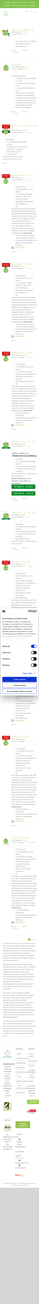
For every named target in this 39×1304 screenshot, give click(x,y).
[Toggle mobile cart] (27, 11)
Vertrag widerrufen (22, 1125)
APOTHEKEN (19, 1068)
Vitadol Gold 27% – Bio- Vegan (21, 737)
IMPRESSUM (19, 1093)
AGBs (19, 1077)
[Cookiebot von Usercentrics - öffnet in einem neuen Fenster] (28, 611)
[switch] (34, 652)
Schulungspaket (16, 64)
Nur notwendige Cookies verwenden (19, 691)
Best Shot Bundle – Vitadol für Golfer (23, 30)
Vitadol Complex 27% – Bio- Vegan (22, 353)
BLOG (19, 1054)
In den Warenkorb (15, 51)
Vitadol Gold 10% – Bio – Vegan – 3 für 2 (24, 441)
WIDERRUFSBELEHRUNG (19, 1081)
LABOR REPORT (19, 248)
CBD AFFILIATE (31, 1076)
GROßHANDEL (19, 1063)
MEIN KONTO (31, 1055)
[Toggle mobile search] (31, 11)
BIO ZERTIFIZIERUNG (19, 1087)
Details (26, 50)
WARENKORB (31, 1061)
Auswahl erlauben (19, 685)
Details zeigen (28, 673)
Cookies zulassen (19, 679)
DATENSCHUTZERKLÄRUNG (19, 1072)
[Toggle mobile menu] (35, 11)
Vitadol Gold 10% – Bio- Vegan (21, 562)
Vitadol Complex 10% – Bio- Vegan (22, 175)
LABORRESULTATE (19, 1058)
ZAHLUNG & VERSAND (31, 1067)
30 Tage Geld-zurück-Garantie (24, 5)
